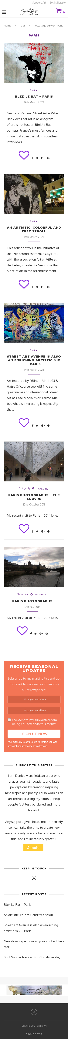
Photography (24, 488)
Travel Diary (42, 488)
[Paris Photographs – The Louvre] (34, 461)
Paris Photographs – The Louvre (34, 497)
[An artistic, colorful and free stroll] (34, 194)
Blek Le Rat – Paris (34, 96)
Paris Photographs (32, 601)
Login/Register (58, 3)
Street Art (34, 90)
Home (8, 25)
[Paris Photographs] (34, 567)
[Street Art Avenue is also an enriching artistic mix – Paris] (34, 323)
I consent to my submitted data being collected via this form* (34, 722)
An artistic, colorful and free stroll (34, 229)
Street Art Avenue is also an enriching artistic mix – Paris (34, 360)
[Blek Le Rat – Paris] (34, 63)
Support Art (39, 3)
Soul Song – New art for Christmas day (32, 957)
